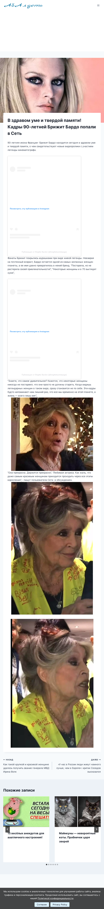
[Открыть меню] (98, 5)
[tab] (46, 864)
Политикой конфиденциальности (55, 898)
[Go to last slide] (7, 829)
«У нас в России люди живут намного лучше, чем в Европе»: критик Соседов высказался (78, 766)
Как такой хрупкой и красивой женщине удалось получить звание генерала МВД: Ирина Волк (26, 766)
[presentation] (26, 811)
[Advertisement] (52, 31)
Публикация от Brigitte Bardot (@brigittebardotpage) (44, 252)
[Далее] (96, 829)
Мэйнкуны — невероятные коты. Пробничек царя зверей (77, 837)
